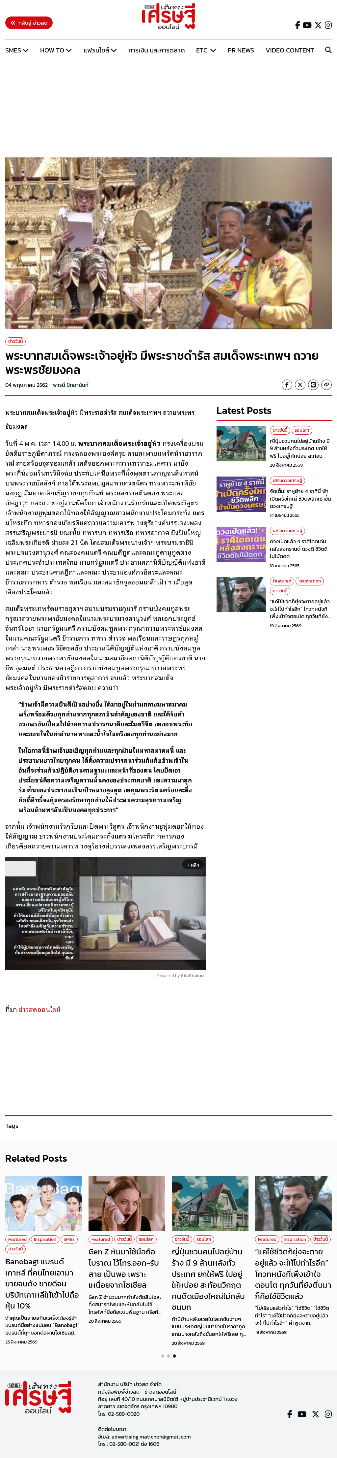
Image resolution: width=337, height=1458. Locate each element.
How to (52, 50)
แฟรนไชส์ (96, 50)
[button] (162, 1356)
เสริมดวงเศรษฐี (287, 480)
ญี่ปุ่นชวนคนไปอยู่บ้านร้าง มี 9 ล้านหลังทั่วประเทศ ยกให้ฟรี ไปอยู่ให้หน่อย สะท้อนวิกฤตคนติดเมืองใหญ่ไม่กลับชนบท (300, 456)
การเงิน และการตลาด (156, 50)
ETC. (202, 50)
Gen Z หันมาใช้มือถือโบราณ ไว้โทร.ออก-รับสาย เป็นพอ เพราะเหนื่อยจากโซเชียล (124, 1268)
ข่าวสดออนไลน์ (40, 1009)
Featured (282, 581)
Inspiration (309, 581)
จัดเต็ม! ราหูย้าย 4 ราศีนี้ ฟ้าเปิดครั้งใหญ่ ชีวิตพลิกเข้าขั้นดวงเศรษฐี (300, 498)
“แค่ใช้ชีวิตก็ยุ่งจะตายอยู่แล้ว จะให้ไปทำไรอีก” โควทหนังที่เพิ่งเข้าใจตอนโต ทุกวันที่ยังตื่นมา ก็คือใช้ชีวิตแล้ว (300, 612)
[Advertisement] (168, 106)
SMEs (13, 50)
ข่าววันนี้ (15, 341)
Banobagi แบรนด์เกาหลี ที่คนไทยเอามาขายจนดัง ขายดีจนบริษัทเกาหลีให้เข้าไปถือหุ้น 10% (42, 1283)
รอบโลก (302, 430)
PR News (241, 50)
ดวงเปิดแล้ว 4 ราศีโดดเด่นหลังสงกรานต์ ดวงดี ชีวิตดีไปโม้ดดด (298, 548)
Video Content (290, 50)
